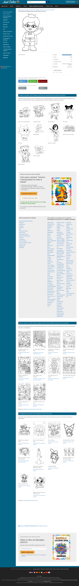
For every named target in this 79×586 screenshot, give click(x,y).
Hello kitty (59, 235)
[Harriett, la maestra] (54, 141)
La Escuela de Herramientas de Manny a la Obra (60, 252)
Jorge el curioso (60, 245)
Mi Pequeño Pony (61, 283)
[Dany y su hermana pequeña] (24, 119)
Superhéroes (22, 239)
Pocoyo (68, 235)
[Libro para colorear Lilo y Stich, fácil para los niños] (39, 490)
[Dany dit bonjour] (24, 162)
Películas (21, 237)
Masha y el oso (60, 277)
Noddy (58, 300)
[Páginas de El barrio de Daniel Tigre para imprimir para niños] (19, 525)
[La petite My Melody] (54, 464)
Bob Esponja (50, 250)
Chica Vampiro (50, 265)
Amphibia (49, 227)
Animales (21, 226)
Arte (20, 229)
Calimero (49, 258)
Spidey (67, 258)
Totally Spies (69, 276)
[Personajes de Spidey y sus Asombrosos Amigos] (69, 455)
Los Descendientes (61, 270)
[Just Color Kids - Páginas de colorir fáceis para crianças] (39, 572)
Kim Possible (60, 248)
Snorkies (68, 253)
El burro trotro (50, 288)
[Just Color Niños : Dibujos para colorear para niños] (11, 1)
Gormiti (58, 230)
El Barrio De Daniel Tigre (66, 54)
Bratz (48, 253)
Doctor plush (50, 276)
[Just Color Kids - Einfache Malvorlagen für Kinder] (44, 572)
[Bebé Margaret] (39, 132)
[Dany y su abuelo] (39, 153)
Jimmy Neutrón (60, 243)
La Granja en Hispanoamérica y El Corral (61, 256)
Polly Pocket (69, 237)
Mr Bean (58, 298)
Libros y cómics (22, 244)
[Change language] (77, 2)
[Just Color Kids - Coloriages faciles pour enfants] (34, 572)
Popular (25, 6)
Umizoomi (68, 281)
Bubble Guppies (50, 255)
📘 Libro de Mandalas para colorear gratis (6, 67)
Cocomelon (49, 268)
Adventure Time (50, 224)
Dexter (48, 273)
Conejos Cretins (50, 270)
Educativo (21, 227)
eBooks (56, 6)
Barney (49, 235)
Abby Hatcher (50, 222)
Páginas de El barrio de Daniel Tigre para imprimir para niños (49, 95)
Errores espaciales (51, 299)
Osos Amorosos (60, 308)
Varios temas (22, 224)
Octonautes (59, 303)
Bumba (49, 257)
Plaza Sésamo (69, 233)
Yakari (67, 291)
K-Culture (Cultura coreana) (25, 242)
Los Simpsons (60, 272)
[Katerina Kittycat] (54, 119)
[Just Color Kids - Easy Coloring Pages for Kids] (31, 572)
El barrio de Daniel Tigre (49, 9)
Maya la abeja (60, 280)
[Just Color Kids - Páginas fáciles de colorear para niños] (37, 572)
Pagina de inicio (4, 6)
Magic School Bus (61, 273)
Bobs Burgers (50, 252)
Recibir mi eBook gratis (27, 552)
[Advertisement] (32, 66)
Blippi (48, 243)
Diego (48, 275)
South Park (68, 255)
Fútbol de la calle (60, 222)
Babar (48, 229)
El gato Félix (50, 289)
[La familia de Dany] (39, 119)
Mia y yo (58, 285)
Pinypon (68, 230)
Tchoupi (68, 267)
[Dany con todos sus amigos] (69, 132)
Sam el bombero (69, 247)
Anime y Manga (22, 240)
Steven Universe (70, 260)
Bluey (48, 247)
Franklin (49, 304)
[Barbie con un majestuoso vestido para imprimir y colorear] (39, 464)
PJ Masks (68, 232)
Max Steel (59, 278)
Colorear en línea (49, 6)
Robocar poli (69, 243)
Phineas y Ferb (69, 228)
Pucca (67, 242)
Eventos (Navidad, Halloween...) (26, 221)
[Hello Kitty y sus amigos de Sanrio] (24, 438)
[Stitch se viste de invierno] (24, 482)
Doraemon (49, 283)
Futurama (59, 224)
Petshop (68, 227)
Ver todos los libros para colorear (30, 198)
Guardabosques (60, 233)
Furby (48, 305)
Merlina (58, 282)
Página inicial (21, 9)
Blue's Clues (50, 245)
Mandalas (21, 222)
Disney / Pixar (22, 232)
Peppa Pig (68, 222)
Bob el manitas (50, 248)
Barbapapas (50, 232)
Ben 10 (49, 237)
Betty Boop (49, 239)
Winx (67, 290)
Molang (58, 293)
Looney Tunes (60, 268)
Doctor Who (50, 278)
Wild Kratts (68, 288)
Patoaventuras (60, 311)
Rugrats (68, 245)
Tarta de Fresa (69, 263)
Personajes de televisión (24, 235)
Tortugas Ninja (69, 275)
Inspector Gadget (60, 238)
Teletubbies (68, 268)
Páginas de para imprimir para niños (33, 525)
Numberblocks (60, 301)
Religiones (21, 247)
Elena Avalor (50, 294)
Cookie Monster (50, 271)
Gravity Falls (59, 232)
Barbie (48, 234)
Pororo (67, 238)
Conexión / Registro (70, 1)
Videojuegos (22, 245)
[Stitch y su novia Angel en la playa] (39, 438)
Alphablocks (50, 225)
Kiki (57, 247)
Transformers (69, 278)
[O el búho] (24, 141)
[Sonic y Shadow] (54, 438)
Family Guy (49, 302)
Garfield (58, 228)
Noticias (11, 6)
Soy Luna (68, 257)
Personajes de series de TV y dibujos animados (34, 9)
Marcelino (59, 275)
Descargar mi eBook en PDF (29, 193)
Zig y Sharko (69, 295)
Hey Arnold (59, 237)
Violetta (68, 286)
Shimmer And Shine (70, 252)
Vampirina (68, 283)
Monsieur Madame (61, 295)
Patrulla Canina (60, 313)
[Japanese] (49, 572)
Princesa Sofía (69, 240)
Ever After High (50, 300)
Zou (67, 296)
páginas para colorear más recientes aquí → (33, 409)
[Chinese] (47, 572)
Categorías (18, 6)
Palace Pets (59, 309)
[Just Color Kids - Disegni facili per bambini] (42, 572)
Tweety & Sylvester (70, 280)
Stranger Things (69, 262)
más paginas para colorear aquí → (31, 500)
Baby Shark (50, 230)
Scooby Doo (69, 250)
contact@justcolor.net (47, 581)
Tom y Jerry (68, 273)
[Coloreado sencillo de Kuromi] (69, 438)
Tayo (67, 265)
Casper (49, 263)
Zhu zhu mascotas (70, 293)
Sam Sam (68, 248)
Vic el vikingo (69, 285)
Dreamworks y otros (23, 234)
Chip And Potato (51, 266)
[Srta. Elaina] (69, 119)
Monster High (60, 296)
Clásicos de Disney (23, 230)
